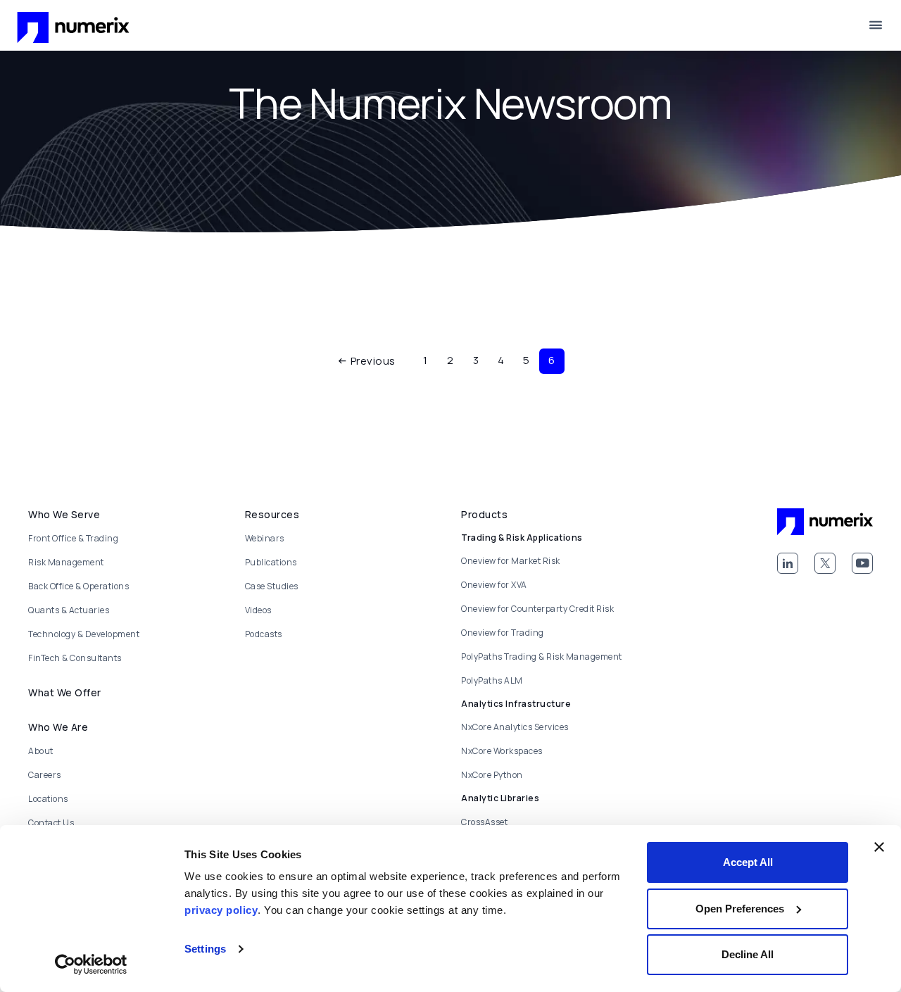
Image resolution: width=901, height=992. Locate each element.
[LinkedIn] (787, 563)
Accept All (748, 862)
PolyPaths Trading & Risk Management (541, 657)
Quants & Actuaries (68, 610)
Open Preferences (739, 909)
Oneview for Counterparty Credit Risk (537, 609)
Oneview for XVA (494, 585)
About (40, 751)
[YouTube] (862, 563)
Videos (258, 610)
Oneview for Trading (502, 633)
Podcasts (263, 634)
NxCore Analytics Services (515, 727)
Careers (44, 775)
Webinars (264, 538)
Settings (205, 949)
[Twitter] (825, 563)
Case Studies (271, 586)
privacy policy (221, 910)
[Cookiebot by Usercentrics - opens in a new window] (91, 964)
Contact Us (51, 823)
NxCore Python (492, 775)
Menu (875, 25)
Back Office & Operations (78, 586)
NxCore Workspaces (502, 751)
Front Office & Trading (73, 538)
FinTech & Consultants (75, 658)
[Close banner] (879, 847)
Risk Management (66, 562)
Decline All (748, 954)
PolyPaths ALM (492, 680)
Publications (271, 562)
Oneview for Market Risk (510, 561)
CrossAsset (484, 822)
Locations (48, 799)
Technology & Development (83, 634)
